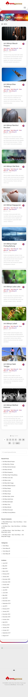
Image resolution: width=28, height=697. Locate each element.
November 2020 (6, 582)
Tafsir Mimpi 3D (6, 551)
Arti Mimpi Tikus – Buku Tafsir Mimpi (11, 526)
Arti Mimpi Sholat (7, 491)
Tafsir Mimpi (7, 48)
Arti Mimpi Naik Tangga (8, 483)
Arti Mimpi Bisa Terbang (8, 464)
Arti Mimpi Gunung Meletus (9, 512)
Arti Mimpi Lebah (10, 324)
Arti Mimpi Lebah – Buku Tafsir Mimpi (11, 534)
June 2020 (5, 592)
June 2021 (5, 563)
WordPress (13, 684)
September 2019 (6, 603)
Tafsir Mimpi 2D (14, 48)
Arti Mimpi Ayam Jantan (8, 496)
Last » (17, 443)
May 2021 (5, 566)
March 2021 (5, 571)
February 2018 (6, 625)
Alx (22, 684)
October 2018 (6, 619)
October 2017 (6, 630)
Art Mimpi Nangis (7, 488)
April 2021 (5, 568)
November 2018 (6, 616)
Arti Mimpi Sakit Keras (8, 499)
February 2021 (6, 574)
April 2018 (5, 622)
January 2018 (6, 627)
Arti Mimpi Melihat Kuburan (9, 485)
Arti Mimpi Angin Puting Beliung (10, 475)
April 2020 (5, 598)
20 (23, 439)
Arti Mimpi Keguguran (12, 205)
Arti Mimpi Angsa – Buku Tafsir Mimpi (11, 530)
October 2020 (6, 584)
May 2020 (5, 595)
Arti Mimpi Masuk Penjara (9, 461)
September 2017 (6, 633)
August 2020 (6, 587)
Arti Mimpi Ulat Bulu (11, 166)
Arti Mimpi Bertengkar (8, 501)
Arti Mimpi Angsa (7, 493)
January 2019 (6, 611)
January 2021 (6, 576)
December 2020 (6, 579)
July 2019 (5, 606)
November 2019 (6, 600)
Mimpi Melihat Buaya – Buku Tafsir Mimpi (12, 522)
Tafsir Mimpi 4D (13, 50)
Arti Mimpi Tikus (6, 504)
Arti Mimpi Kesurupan (8, 509)
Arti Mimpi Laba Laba (12, 287)
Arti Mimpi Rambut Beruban (9, 467)
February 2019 (6, 608)
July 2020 (5, 590)
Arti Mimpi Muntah (7, 507)
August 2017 (6, 635)
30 (9, 443)
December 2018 (6, 614)
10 (20, 439)
